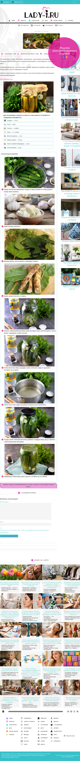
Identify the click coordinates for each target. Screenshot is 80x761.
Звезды (70, 20)
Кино (55, 734)
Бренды (26, 734)
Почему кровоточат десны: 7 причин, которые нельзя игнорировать (52, 670)
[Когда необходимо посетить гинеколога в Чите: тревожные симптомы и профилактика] (54, 579)
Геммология (58, 731)
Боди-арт (43, 718)
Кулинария (49, 25)
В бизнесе (57, 741)
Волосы (26, 741)
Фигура (56, 718)
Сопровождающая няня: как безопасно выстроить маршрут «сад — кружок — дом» (30, 700)
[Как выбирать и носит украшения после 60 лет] (11, 666)
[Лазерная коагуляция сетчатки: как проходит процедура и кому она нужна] (54, 608)
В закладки (6, 2)
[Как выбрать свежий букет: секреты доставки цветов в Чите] (11, 579)
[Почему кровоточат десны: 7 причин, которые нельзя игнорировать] (54, 666)
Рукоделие (25, 25)
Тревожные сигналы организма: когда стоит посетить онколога (52, 699)
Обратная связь (18, 2)
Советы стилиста (29, 721)
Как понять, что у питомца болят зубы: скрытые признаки (31, 584)
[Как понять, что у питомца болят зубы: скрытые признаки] (33, 579)
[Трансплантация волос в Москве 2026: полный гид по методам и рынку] (33, 637)
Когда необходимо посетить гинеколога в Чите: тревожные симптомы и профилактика (52, 585)
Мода (13, 20)
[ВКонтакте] (64, 57)
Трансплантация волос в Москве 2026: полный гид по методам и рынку (30, 641)
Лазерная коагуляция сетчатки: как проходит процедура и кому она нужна (51, 612)
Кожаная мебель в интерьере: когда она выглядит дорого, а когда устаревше (9, 700)
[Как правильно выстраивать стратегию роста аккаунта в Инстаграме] (11, 637)
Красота (23, 20)
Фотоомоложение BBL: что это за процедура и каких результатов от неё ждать (51, 641)
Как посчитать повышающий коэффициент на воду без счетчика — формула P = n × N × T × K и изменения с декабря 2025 (31, 672)
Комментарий (4, 502)
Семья (43, 721)
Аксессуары (28, 728)
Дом (46, 20)
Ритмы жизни (58, 20)
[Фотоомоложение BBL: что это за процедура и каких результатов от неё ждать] (54, 637)
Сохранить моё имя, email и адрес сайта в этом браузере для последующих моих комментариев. (24, 531)
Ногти (26, 737)
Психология (35, 20)
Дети (42, 728)
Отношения (44, 724)
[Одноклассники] (67, 57)
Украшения (27, 718)
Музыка (56, 737)
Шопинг (56, 728)
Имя (2, 522)
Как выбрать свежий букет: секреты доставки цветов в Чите (9, 584)
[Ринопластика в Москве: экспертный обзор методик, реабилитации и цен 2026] (33, 608)
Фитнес (56, 721)
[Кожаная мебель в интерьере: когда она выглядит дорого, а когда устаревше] (11, 694)
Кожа (25, 744)
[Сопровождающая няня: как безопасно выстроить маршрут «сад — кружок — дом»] (33, 694)
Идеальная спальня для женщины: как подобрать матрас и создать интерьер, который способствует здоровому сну (9, 614)
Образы (26, 724)
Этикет (60, 25)
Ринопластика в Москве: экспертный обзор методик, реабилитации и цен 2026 (30, 612)
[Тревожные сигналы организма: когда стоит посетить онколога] (54, 694)
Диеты (43, 744)
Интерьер (37, 25)
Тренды (26, 731)
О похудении (58, 724)
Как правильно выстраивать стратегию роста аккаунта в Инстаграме (9, 641)
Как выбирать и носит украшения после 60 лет (10, 669)
